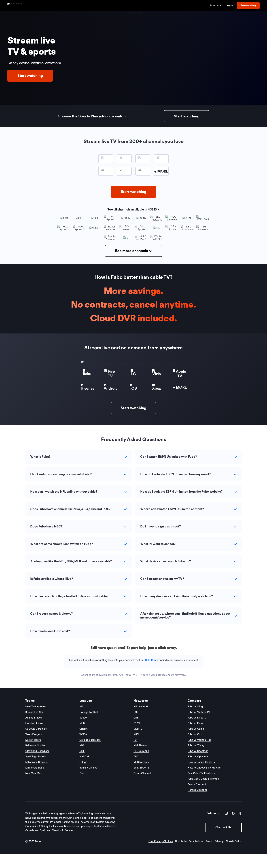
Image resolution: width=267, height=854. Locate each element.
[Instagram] (226, 813)
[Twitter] (240, 813)
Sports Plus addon (94, 116)
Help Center (152, 660)
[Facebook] (233, 813)
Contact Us (223, 827)
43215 (152, 209)
